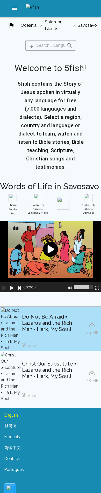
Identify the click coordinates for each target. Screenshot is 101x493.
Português (14, 469)
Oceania (29, 25)
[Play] (12, 287)
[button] (14, 8)
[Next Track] (19, 287)
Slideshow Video (38, 209)
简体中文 (12, 447)
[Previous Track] (4, 287)
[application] (50, 256)
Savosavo (87, 25)
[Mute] (70, 287)
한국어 (10, 425)
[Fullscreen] (97, 287)
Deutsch (12, 458)
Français (12, 436)
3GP (13, 209)
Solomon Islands (53, 25)
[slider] (83, 287)
